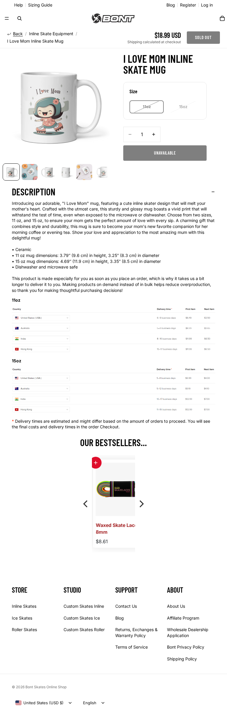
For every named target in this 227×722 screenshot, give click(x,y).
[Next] (141, 503)
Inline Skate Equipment (51, 33)
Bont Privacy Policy (185, 646)
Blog (170, 5)
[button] (95, 463)
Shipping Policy (182, 658)
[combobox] (39, 702)
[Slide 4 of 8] (66, 172)
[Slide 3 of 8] (48, 172)
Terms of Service (131, 646)
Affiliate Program (183, 617)
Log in (207, 5)
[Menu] (7, 18)
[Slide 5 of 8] (84, 172)
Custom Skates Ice (82, 617)
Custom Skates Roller (84, 629)
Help (18, 5)
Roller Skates (24, 629)
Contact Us (126, 605)
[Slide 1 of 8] (11, 172)
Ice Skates (22, 617)
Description (33, 191)
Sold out (203, 37)
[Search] (19, 18)
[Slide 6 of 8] (103, 172)
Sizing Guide (40, 5)
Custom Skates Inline (84, 605)
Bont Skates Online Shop (46, 687)
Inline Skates (24, 605)
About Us (176, 605)
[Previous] (86, 503)
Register (188, 5)
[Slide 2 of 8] (30, 172)
